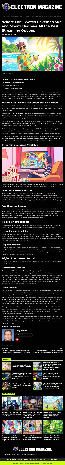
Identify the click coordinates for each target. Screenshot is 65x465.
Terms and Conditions (30, 459)
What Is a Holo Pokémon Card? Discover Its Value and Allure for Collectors (32, 427)
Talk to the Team (51, 459)
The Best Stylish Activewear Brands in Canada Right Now (6, 366)
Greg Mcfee (7, 34)
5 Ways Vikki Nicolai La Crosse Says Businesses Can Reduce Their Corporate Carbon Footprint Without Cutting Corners (37, 366)
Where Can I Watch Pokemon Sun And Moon (20, 79)
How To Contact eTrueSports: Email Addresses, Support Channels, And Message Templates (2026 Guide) (37, 386)
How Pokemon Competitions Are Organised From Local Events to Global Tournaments (32, 403)
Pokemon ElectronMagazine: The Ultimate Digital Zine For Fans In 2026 (12, 403)
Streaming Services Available (14, 82)
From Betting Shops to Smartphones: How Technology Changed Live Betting (37, 376)
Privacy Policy (17, 459)
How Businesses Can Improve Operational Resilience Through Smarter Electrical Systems (6, 376)
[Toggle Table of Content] (3, 77)
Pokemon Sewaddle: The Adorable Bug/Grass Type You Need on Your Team (53, 427)
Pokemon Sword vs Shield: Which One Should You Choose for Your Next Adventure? (48, 350)
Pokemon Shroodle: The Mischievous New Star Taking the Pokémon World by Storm (16, 350)
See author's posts (24, 335)
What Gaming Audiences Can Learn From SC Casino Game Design (6, 386)
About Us (42, 459)
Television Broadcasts (12, 85)
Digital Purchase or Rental (14, 88)
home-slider (9, 345)
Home (9, 459)
